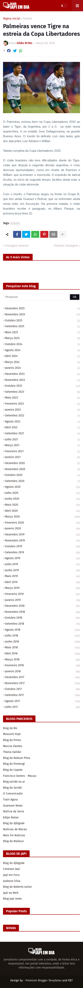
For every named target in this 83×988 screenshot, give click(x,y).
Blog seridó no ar (14, 781)
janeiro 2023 (42, 409)
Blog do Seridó (12, 787)
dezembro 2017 (42, 677)
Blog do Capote (13, 770)
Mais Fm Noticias (14, 835)
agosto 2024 (42, 350)
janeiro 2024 (42, 368)
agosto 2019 (42, 558)
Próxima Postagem (66, 245)
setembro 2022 (42, 415)
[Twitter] (15, 51)
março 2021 (42, 445)
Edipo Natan (11, 817)
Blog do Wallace (13, 841)
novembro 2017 (42, 683)
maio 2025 (42, 332)
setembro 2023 (42, 392)
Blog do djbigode (14, 823)
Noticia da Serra (13, 811)
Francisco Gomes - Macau (19, 776)
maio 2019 (42, 576)
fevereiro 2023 (42, 403)
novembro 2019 (42, 540)
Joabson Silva (11, 881)
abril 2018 (42, 653)
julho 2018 (42, 635)
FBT (70, 980)
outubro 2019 (42, 546)
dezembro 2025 (42, 308)
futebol (27, 18)
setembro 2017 (42, 695)
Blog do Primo (12, 740)
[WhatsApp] (20, 51)
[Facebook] (9, 51)
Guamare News (13, 805)
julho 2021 (42, 439)
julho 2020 (42, 493)
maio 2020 (42, 504)
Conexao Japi (11, 869)
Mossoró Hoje (12, 734)
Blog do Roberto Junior (17, 887)
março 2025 (42, 338)
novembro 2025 (42, 314)
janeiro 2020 (42, 528)
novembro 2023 (42, 380)
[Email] (53, 234)
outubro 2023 (42, 385)
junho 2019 (42, 570)
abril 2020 (42, 510)
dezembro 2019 (42, 534)
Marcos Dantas (12, 746)
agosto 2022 (42, 421)
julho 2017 (42, 707)
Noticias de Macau (15, 829)
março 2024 (42, 362)
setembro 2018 (42, 623)
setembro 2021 (42, 433)
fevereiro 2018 (42, 665)
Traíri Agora (10, 799)
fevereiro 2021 (42, 451)
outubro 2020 (42, 475)
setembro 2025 (42, 326)
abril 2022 (42, 427)
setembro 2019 (42, 552)
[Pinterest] (44, 234)
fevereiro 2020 (42, 522)
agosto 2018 (42, 629)
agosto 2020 (42, 487)
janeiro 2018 (42, 671)
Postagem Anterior (17, 245)
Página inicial (11, 18)
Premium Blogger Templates (44, 980)
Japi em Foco (11, 875)
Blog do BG (10, 728)
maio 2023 (42, 397)
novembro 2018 (42, 612)
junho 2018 (42, 641)
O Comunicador (13, 793)
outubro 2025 (42, 320)
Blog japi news (12, 898)
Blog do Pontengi (14, 764)
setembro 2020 (42, 481)
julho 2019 (42, 564)
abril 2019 (42, 582)
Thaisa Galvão (12, 752)
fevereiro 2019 (42, 594)
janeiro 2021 (42, 457)
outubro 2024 (42, 344)
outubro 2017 (42, 689)
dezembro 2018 (42, 606)
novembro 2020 (42, 469)
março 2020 (42, 516)
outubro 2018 (42, 617)
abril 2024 (42, 356)
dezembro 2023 (42, 374)
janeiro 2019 (42, 600)
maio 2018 (42, 647)
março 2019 (42, 588)
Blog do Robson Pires (16, 758)
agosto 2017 (42, 701)
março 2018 (42, 659)
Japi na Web (10, 893)
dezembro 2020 (42, 463)
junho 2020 (42, 498)
